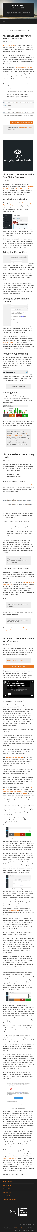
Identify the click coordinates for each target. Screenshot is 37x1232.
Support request (7, 1181)
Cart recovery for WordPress (15, 660)
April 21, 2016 (7, 644)
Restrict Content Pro (9, 45)
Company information (9, 1199)
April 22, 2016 (7, 460)
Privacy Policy (7, 1196)
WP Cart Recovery (18, 6)
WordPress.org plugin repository (12, 791)
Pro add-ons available (9, 1158)
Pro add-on (8, 84)
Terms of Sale (7, 1192)
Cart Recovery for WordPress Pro (17, 434)
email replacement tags (9, 342)
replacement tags (14, 910)
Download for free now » (18, 666)
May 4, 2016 (6, 180)
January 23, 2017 (8, 41)
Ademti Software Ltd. (21, 1228)
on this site (18, 207)
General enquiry (7, 1185)
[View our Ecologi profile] (18, 1212)
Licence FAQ (6, 1189)
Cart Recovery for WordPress (24, 67)
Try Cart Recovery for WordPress (22, 122)
